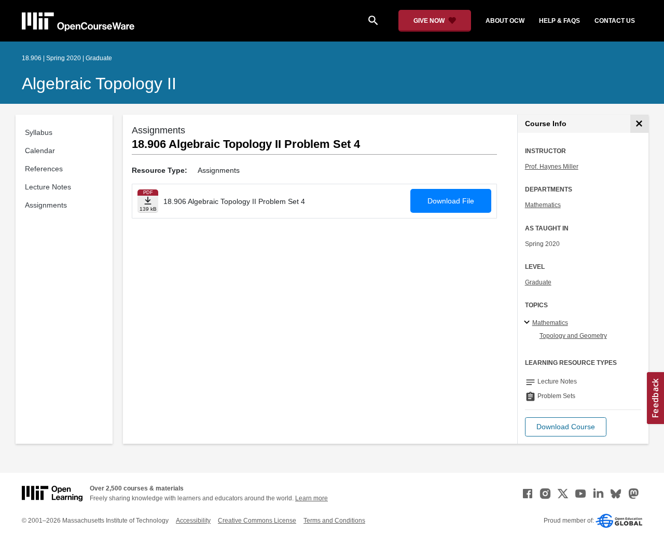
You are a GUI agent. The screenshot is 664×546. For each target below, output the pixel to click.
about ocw (505, 20)
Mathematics (543, 205)
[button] (565, 426)
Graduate (538, 282)
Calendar (40, 150)
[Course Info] (639, 124)
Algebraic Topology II (99, 83)
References (44, 169)
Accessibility (193, 520)
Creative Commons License (257, 520)
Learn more (311, 498)
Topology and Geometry (573, 335)
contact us (614, 20)
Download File (450, 201)
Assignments (46, 205)
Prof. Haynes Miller (551, 166)
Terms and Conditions (334, 520)
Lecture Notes (48, 187)
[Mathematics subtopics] (528, 323)
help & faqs (559, 20)
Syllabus (38, 132)
